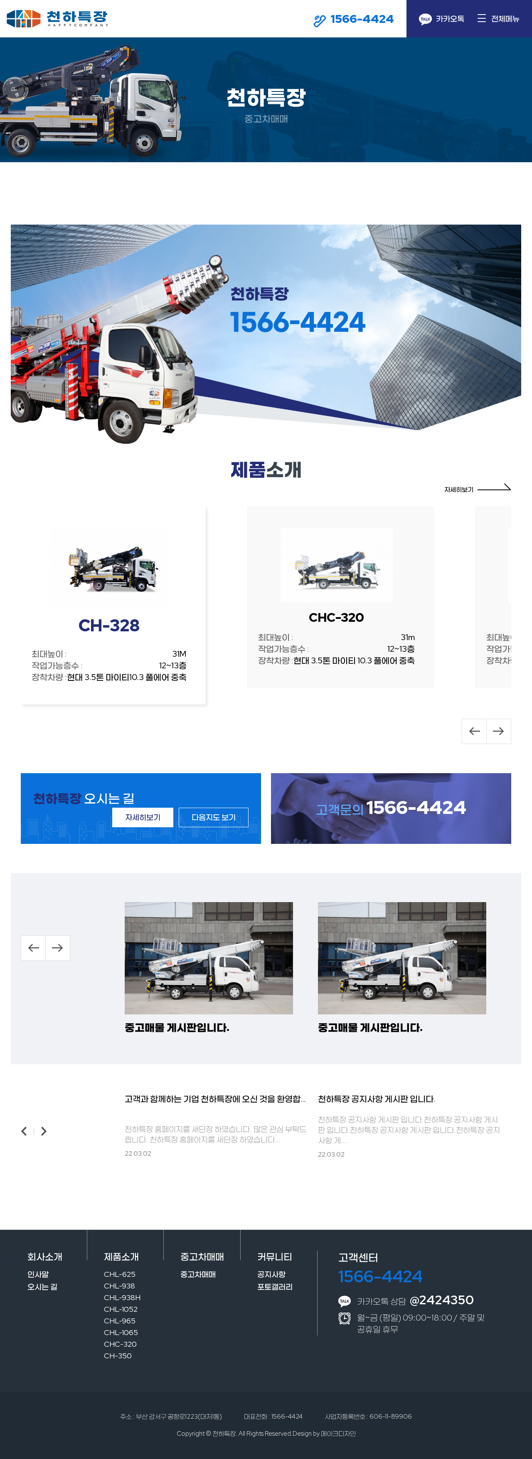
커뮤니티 (274, 1257)
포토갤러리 (275, 1286)
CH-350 (118, 1355)
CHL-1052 (121, 1309)
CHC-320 (120, 1344)
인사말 (38, 1274)
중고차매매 (202, 1257)
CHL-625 (119, 1274)
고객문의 (391, 809)
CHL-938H (122, 1297)
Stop (269, 327)
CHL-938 (119, 1286)
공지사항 (271, 1274)
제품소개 (121, 1257)
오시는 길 (42, 1286)
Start (263, 327)
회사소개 (44, 1257)
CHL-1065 (121, 1332)
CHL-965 (119, 1320)
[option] (113, 606)
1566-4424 (380, 1276)
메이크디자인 (338, 1433)
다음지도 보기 (214, 817)
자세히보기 (458, 489)
